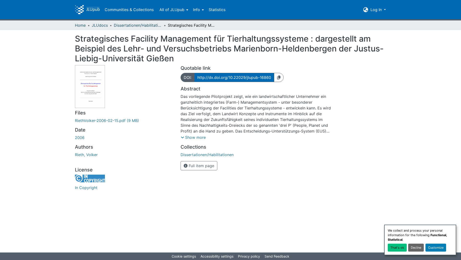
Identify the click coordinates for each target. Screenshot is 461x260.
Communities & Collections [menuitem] (129, 9)
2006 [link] (80, 137)
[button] (87, 9)
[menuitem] (173, 9)
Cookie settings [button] (184, 256)
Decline (416, 247)
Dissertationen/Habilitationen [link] (138, 25)
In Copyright (86, 187)
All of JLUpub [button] (171, 9)
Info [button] (196, 9)
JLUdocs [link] (100, 25)
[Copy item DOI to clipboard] (279, 77)
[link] (125, 120)
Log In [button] (376, 9)
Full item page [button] (201, 165)
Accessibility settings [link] (216, 256)
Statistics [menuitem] (217, 9)
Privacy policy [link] (249, 256)
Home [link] (80, 25)
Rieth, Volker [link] (86, 154)
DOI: (187, 77)
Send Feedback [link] (277, 256)
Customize (435, 247)
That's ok (397, 247)
